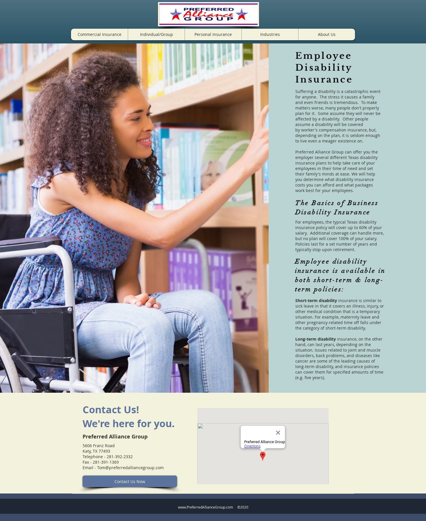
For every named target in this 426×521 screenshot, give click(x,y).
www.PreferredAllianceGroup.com (205, 507)
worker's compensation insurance (334, 130)
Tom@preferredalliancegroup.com (130, 467)
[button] (99, 34)
